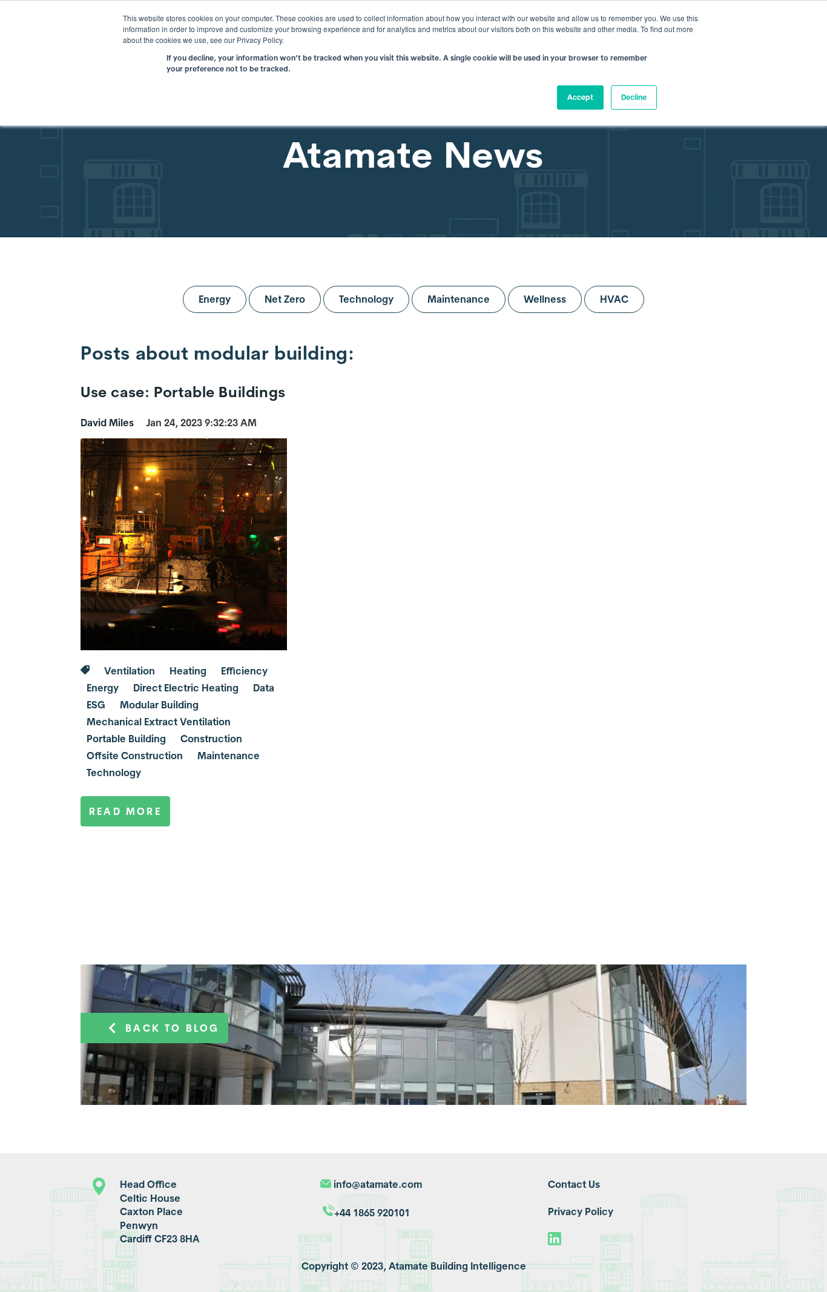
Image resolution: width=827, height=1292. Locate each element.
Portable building (126, 739)
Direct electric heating (186, 688)
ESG (96, 705)
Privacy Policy (580, 1211)
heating (188, 671)
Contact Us (574, 1184)
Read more (125, 811)
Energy (215, 299)
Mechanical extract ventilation (159, 722)
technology (114, 772)
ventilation (129, 671)
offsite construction (135, 756)
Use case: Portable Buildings (183, 392)
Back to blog (172, 1028)
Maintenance (458, 299)
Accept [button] (580, 97)
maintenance (228, 756)
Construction (211, 739)
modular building (159, 705)
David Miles (107, 423)
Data (263, 688)
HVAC (614, 299)
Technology (366, 299)
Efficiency (244, 671)
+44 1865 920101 (372, 1213)
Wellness (545, 299)
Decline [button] (634, 97)
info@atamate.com (378, 1184)
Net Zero (285, 299)
